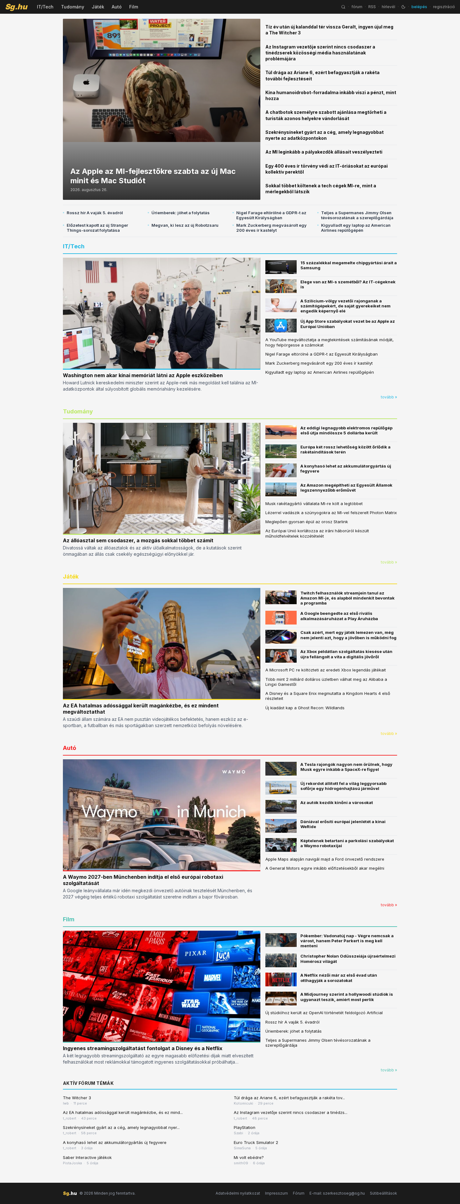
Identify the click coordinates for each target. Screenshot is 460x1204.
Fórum (298, 1193)
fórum (356, 6)
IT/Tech (45, 6)
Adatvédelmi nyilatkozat (238, 1193)
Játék (98, 6)
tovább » (389, 397)
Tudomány (72, 6)
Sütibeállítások (383, 1193)
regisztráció (444, 6)
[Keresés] (343, 7)
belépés (419, 6)
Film (133, 6)
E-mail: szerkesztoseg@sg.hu (337, 1193)
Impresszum (276, 1193)
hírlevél (388, 6)
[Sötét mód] (403, 7)
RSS (372, 6)
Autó (117, 6)
